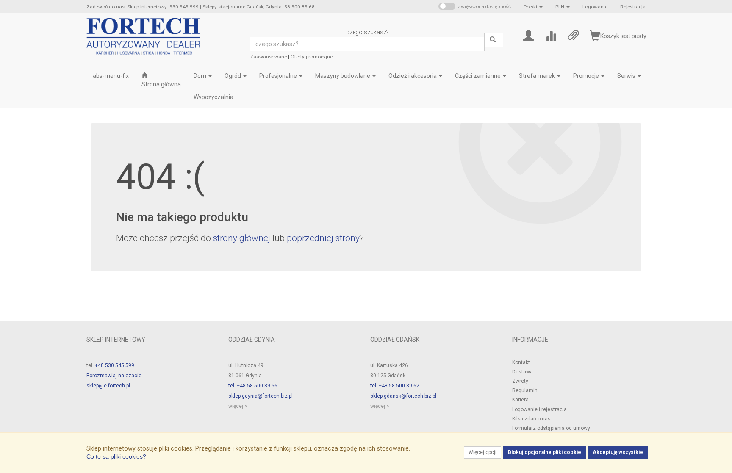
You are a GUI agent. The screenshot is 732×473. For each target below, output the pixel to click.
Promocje (586, 75)
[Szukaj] (493, 40)
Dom (201, 75)
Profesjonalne (278, 75)
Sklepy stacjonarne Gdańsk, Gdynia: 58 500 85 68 (258, 7)
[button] (533, 6)
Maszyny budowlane (343, 75)
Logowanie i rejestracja (539, 409)
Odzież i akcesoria (413, 75)
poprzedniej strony (323, 238)
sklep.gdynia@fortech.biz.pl (260, 396)
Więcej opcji (482, 452)
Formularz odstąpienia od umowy (551, 428)
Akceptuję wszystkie (618, 452)
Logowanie (594, 7)
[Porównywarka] (551, 35)
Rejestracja (633, 7)
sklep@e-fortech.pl (108, 386)
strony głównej (241, 238)
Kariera (520, 400)
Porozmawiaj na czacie (113, 376)
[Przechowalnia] (573, 35)
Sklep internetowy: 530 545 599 (163, 7)
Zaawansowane (268, 57)
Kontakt (521, 362)
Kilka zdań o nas (531, 419)
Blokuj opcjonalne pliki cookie (544, 452)
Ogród (233, 75)
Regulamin (525, 390)
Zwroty (520, 381)
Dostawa (522, 372)
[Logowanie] (528, 35)
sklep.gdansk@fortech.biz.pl (403, 396)
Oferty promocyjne (312, 57)
